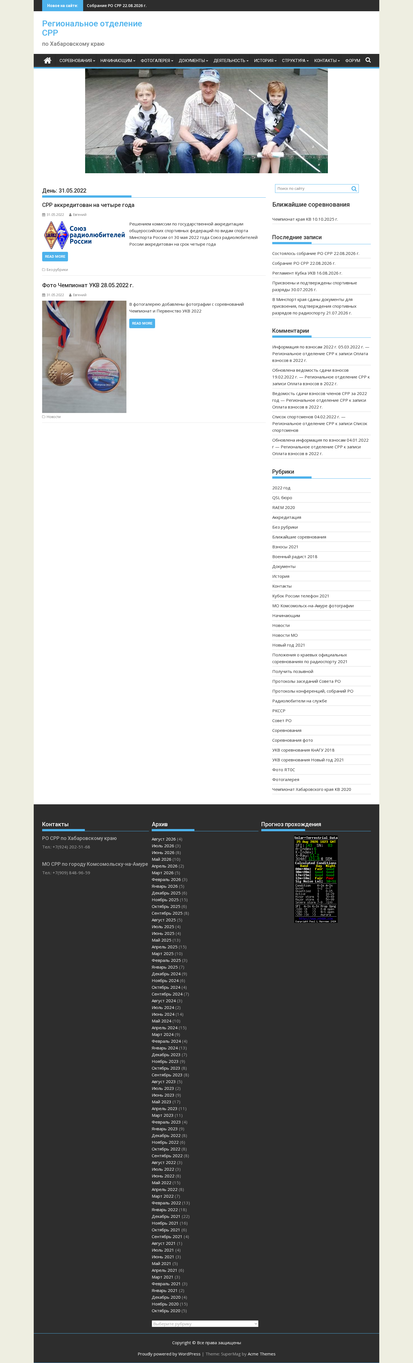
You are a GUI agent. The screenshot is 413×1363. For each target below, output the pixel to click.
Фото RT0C (283, 769)
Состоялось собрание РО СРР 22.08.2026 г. (315, 253)
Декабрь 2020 (166, 1297)
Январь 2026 (165, 886)
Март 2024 (163, 1034)
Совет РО (282, 720)
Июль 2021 (163, 1250)
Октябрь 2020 (166, 1310)
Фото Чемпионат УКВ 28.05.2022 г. (88, 285)
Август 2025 (164, 920)
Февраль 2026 (166, 879)
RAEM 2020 (283, 507)
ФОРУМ (352, 60)
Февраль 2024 (166, 1041)
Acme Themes (262, 1354)
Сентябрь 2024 (167, 994)
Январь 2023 (165, 1128)
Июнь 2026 (163, 852)
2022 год (281, 487)
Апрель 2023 (165, 1108)
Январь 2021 (165, 1290)
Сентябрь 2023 (167, 1074)
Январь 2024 (165, 1048)
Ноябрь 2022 (165, 1142)
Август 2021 (164, 1243)
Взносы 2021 (285, 546)
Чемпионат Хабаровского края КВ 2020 (311, 789)
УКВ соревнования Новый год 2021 (308, 759)
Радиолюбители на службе (299, 701)
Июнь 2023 (163, 1095)
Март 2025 (163, 953)
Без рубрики (57, 269)
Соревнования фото (292, 740)
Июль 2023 (163, 1088)
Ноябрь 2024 (165, 980)
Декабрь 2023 (166, 1054)
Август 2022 (164, 1162)
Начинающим (116, 60)
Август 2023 (164, 1081)
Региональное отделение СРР (92, 28)
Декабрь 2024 (166, 973)
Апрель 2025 (165, 946)
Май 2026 (161, 859)
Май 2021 (161, 1263)
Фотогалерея (155, 60)
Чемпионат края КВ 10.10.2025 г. (305, 219)
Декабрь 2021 (166, 1216)
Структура (293, 60)
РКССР (278, 710)
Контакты (325, 60)
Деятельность (229, 60)
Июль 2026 (163, 845)
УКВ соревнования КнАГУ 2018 (303, 750)
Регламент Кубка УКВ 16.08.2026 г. (121, 5)
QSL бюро (282, 497)
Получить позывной (292, 671)
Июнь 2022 (163, 1176)
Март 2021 (163, 1277)
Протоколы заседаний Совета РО (306, 681)
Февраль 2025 (166, 960)
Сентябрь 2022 (167, 1155)
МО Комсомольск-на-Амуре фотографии (313, 605)
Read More (55, 256)
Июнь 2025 (163, 933)
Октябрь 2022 (166, 1149)
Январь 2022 (165, 1209)
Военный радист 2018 (294, 556)
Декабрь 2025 (166, 893)
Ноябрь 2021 (165, 1223)
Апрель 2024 (165, 1027)
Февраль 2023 (166, 1122)
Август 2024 (164, 1000)
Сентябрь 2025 (167, 913)
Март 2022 (163, 1196)
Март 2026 (163, 872)
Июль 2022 (163, 1169)
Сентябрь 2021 (167, 1236)
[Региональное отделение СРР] (47, 59)
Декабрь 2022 (166, 1135)
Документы (192, 60)
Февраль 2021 (166, 1283)
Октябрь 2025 (166, 906)
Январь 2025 (165, 967)
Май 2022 (161, 1182)
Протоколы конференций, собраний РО (312, 691)
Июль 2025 (163, 926)
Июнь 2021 (163, 1256)
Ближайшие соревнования (299, 537)
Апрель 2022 (165, 1189)
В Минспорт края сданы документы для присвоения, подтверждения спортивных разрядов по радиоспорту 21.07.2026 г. (314, 306)
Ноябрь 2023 (165, 1061)
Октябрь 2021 (166, 1229)
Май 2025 (161, 940)
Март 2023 (163, 1115)
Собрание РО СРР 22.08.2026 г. (303, 263)
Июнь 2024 (163, 1014)
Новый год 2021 (288, 645)
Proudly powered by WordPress (169, 1354)
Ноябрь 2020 (165, 1304)
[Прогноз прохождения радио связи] (316, 921)
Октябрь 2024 (166, 987)
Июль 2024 (163, 1007)
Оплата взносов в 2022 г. (312, 383)
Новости (54, 416)
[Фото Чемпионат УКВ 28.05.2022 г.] (84, 304)
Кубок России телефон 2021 (301, 596)
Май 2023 (161, 1101)
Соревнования (76, 60)
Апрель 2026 (165, 866)
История (263, 60)
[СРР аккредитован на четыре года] (84, 224)
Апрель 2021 (165, 1270)
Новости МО (285, 635)
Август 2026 (164, 839)
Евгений (80, 214)
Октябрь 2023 (166, 1068)
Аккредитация (286, 517)
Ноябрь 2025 (165, 899)
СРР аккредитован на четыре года (88, 205)
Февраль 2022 (166, 1203)
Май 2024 (161, 1021)
